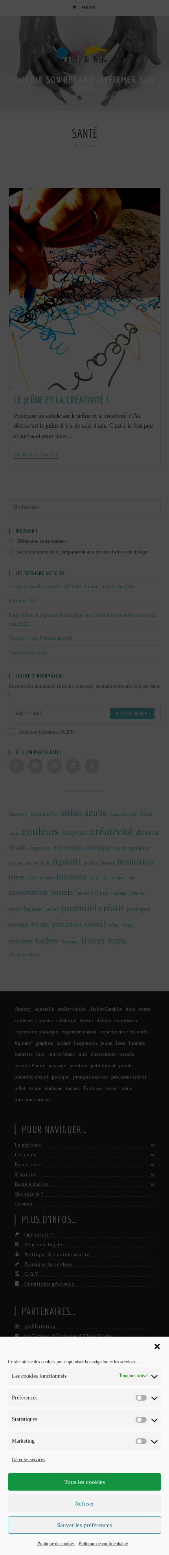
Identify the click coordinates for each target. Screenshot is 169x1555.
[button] (157, 1346)
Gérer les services (28, 1459)
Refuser (84, 1503)
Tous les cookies (84, 1482)
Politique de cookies (56, 1543)
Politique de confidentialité (103, 1543)
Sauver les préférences (84, 1525)
